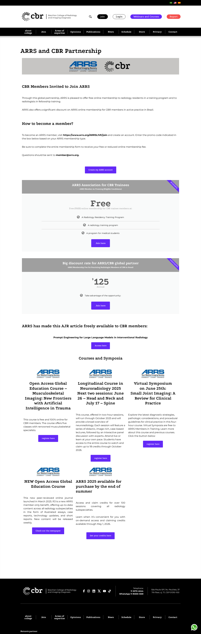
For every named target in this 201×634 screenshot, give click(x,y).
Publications (93, 31)
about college (28, 31)
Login (119, 16)
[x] (99, 591)
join (102, 16)
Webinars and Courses (146, 16)
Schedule (126, 31)
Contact (172, 31)
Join (43, 31)
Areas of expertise (59, 31)
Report (174, 16)
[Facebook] (84, 591)
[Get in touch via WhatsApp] (194, 627)
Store (142, 31)
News (111, 31)
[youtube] (104, 591)
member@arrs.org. (67, 155)
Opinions (75, 31)
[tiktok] (109, 591)
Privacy (157, 31)
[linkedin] (93, 591)
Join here (101, 243)
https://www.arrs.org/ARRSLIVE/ (83, 135)
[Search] (90, 17)
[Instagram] (88, 591)
